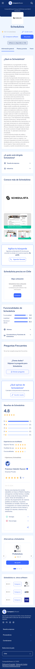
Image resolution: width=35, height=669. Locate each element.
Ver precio (27, 37)
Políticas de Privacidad (8, 664)
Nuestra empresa (8, 629)
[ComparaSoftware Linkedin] (3, 622)
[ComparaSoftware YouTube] (7, 622)
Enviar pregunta (18, 372)
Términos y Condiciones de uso (11, 666)
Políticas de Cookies (21, 664)
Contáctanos (7, 641)
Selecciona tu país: (8, 648)
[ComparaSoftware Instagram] (13, 622)
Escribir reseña (29, 32)
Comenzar (17, 295)
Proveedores (7, 635)
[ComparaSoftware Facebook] (10, 622)
